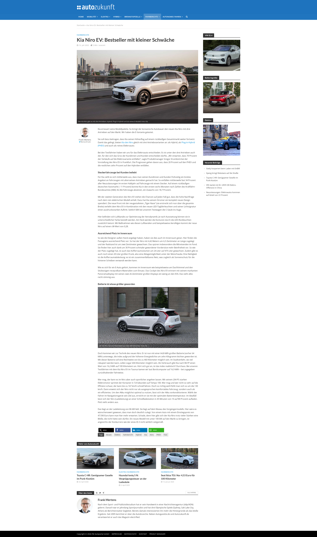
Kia (145, 435)
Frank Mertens (85, 140)
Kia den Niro (127, 142)
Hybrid (116, 17)
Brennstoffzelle (132, 17)
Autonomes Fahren (172, 17)
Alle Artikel (191, 492)
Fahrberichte (151, 17)
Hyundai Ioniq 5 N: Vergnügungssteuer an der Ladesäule (133, 478)
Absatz (109, 435)
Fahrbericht (128, 435)
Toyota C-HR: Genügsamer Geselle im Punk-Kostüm (95, 477)
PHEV (159, 435)
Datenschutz (130, 534)
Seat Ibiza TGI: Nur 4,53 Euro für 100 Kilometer (178, 477)
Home (81, 17)
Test (165, 435)
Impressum (117, 534)
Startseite (81, 25)
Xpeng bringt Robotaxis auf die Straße (222, 173)
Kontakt (143, 534)
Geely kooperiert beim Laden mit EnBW (223, 168)
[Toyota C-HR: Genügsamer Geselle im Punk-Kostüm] (95, 458)
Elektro (104, 17)
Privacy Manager (157, 534)
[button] (106, 430)
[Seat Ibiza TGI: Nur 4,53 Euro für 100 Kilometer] (179, 458)
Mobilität (91, 17)
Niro (152, 435)
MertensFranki (86, 142)
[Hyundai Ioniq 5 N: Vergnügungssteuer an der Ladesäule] (137, 458)
